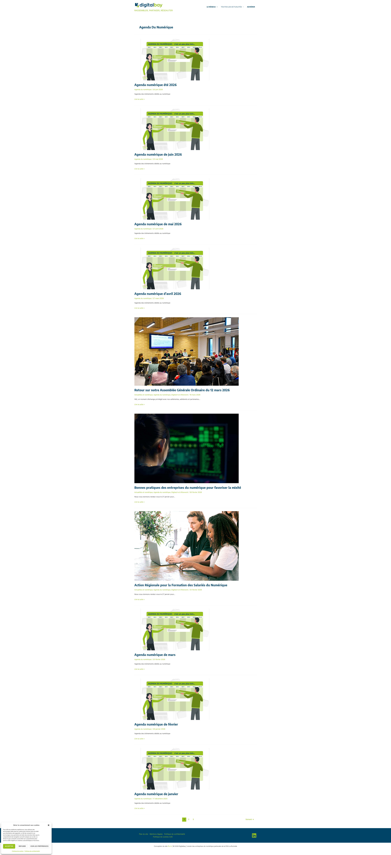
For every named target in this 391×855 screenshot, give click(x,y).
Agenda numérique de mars (154, 655)
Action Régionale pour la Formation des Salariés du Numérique (180, 585)
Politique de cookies (18, 851)
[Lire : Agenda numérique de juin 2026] (175, 129)
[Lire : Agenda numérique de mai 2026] (175, 199)
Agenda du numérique (142, 89)
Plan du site (143, 834)
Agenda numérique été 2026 (155, 85)
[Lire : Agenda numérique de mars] (175, 629)
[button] (49, 825)
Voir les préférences (39, 846)
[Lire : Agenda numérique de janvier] (175, 769)
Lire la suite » (139, 99)
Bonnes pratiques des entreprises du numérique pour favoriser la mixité (187, 487)
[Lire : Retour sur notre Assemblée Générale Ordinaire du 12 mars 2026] (186, 351)
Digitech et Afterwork (179, 395)
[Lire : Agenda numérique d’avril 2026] (175, 268)
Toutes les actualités (231, 7)
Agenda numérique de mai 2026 (158, 224)
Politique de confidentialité (32, 851)
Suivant (250, 819)
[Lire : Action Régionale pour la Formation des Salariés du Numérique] (186, 546)
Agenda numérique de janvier (156, 794)
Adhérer (251, 7)
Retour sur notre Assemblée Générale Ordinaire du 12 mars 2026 (182, 390)
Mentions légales (156, 834)
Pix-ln (170, 846)
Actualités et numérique (143, 395)
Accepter (9, 846)
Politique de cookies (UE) (163, 837)
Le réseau (211, 7)
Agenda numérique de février (156, 724)
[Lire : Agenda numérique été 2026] (175, 59)
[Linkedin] (254, 835)
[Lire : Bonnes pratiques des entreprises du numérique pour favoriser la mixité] (186, 448)
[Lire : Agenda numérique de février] (175, 699)
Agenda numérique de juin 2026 (158, 154)
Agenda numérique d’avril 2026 (157, 294)
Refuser (22, 846)
